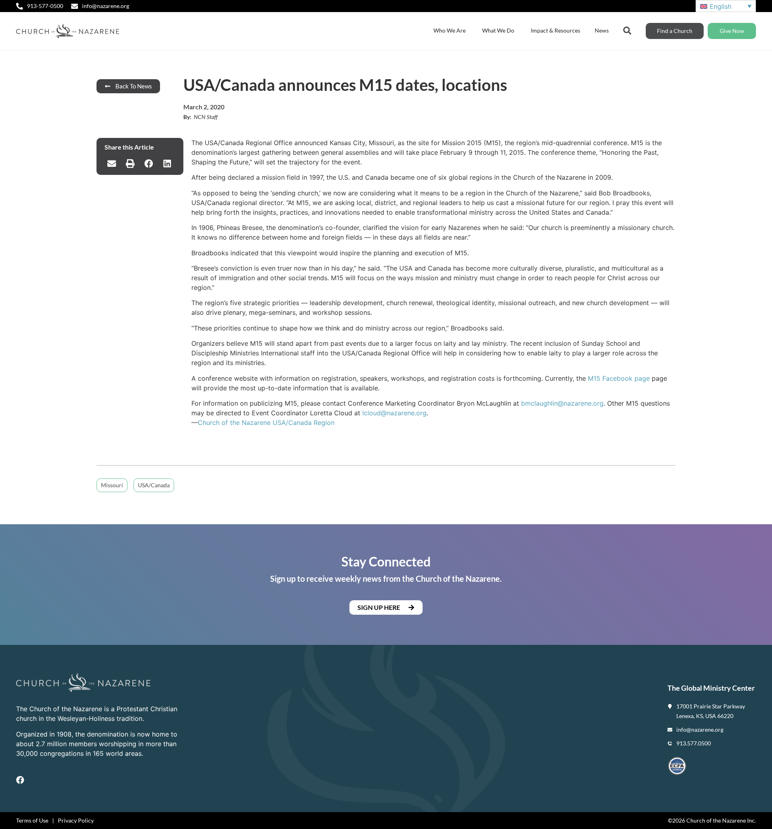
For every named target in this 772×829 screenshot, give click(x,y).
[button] (112, 163)
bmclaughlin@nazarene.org (562, 403)
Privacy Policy (76, 820)
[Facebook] (20, 780)
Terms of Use (32, 820)
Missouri (112, 485)
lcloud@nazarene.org (394, 413)
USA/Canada (154, 485)
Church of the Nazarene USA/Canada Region (266, 423)
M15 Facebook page (619, 378)
